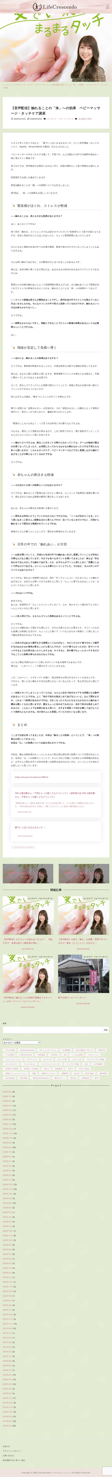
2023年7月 (7, 1254)
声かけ (46, 1068)
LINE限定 (41, 1054)
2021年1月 (7, 1356)
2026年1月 (7, 1124)
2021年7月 (7, 1333)
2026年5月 (7, 1105)
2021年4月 (7, 1342)
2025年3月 (7, 1170)
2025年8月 (7, 1147)
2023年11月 (8, 1235)
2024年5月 (7, 1212)
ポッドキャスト (12, 1064)
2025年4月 (7, 1166)
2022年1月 (7, 1309)
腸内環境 (103, 1073)
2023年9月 (7, 1244)
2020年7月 (7, 1370)
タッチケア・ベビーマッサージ (60, 118)
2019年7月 (7, 1425)
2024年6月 (7, 1207)
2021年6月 (7, 1337)
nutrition (54, 1054)
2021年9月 (7, 1328)
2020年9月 (7, 1361)
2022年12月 (8, 1282)
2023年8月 (7, 1249)
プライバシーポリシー (12, 1451)
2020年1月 (7, 1398)
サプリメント (32, 1059)
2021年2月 (7, 1351)
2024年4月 (7, 1217)
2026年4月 (7, 1110)
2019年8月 (7, 1421)
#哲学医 (102, 1050)
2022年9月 (7, 1296)
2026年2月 (7, 1119)
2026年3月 (7, 1114)
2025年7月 (7, 1152)
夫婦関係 (58, 1068)
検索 (5, 1023)
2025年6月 (7, 1156)
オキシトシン (94, 1054)
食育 (96, 1078)
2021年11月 (8, 1319)
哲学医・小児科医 (31, 1068)
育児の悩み (89, 1073)
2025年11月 (8, 1133)
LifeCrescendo (26, 1054)
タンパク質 (62, 1059)
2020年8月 (7, 1365)
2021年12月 (8, 1314)
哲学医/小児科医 (12, 1068)
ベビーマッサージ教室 (95, 1059)
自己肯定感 (10, 1078)
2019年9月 (7, 1416)
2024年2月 (7, 1221)
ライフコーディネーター (24, 847)
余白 (86, 1064)
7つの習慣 (10, 1054)
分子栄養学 (98, 1064)
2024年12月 (8, 1184)
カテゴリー (7, 1039)
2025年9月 (7, 1142)
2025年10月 (8, 1138)
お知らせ (6, 1446)
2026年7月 (7, 1096)
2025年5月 (7, 1161)
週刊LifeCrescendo (41, 1078)
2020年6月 (7, 1374)
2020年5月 (7, 1379)
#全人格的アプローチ (84, 1050)
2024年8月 (7, 1203)
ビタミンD (77, 1059)
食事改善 (85, 1078)
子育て (70, 1068)
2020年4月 (7, 1384)
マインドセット (30, 1064)
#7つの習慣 (10, 1050)
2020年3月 (7, 1388)
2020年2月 (7, 1393)
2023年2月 (7, 1272)
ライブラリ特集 (73, 1064)
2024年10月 (8, 1193)
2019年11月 (8, 1407)
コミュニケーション (13, 1059)
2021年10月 (8, 1323)
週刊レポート (60, 1078)
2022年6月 (7, 1300)
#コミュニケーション (48, 1050)
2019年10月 (8, 1411)
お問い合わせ (8, 1455)
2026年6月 (7, 1101)
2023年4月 (7, 1263)
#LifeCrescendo (27, 1050)
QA (65, 1054)
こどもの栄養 (77, 1054)
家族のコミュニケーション (16, 1073)
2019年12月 (8, 1402)
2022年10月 (8, 1291)
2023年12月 (8, 1231)
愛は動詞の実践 (85, 118)
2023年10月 (8, 1240)
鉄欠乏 (73, 1078)
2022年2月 (7, 1305)
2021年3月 (7, 1347)
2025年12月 (8, 1128)
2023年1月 (7, 1277)
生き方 (76, 1073)
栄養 (34, 1073)
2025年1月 (7, 1179)
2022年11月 (8, 1286)
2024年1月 (7, 1226)
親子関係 (23, 1078)
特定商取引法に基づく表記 (14, 1460)
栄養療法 (65, 1073)
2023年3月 (7, 1268)
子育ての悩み (84, 1068)
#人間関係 (66, 1050)
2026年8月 (7, 1091)
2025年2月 (7, 1175)
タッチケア (48, 1059)
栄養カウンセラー (49, 1073)
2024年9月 (7, 1198)
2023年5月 (7, 1258)
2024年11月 (8, 1189)
